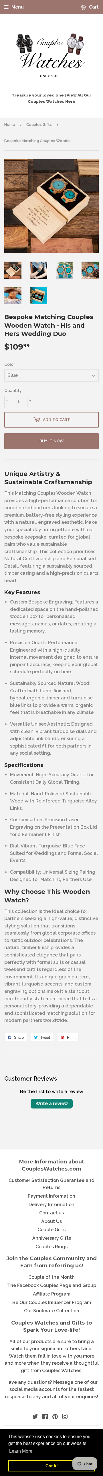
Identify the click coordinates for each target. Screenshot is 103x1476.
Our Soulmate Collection (51, 1310)
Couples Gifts (39, 124)
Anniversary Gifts (51, 1238)
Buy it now (51, 441)
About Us (51, 1221)
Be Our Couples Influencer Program (51, 1302)
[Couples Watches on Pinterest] (55, 1417)
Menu (17, 7)
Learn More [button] (20, 1451)
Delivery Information (51, 1204)
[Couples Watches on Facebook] (45, 1417)
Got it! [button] (51, 1465)
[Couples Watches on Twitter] (35, 1417)
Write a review (51, 1103)
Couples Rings (51, 1246)
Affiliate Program (51, 1294)
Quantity (13, 390)
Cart (93, 7)
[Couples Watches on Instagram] (65, 1417)
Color (9, 364)
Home (9, 124)
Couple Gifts (51, 1229)
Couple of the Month (51, 1277)
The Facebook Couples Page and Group (51, 1285)
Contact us (51, 1213)
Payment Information (51, 1196)
